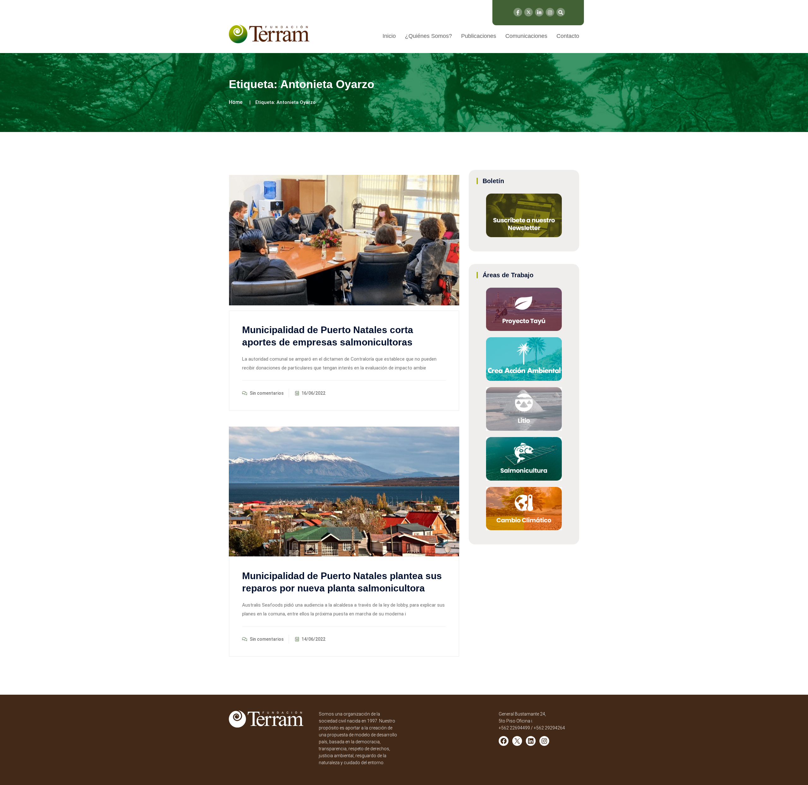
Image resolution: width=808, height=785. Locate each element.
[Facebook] (518, 12)
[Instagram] (550, 12)
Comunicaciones (526, 36)
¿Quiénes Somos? (428, 36)
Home (235, 102)
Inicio (389, 36)
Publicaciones (478, 36)
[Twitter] (528, 12)
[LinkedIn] (539, 12)
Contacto (567, 36)
